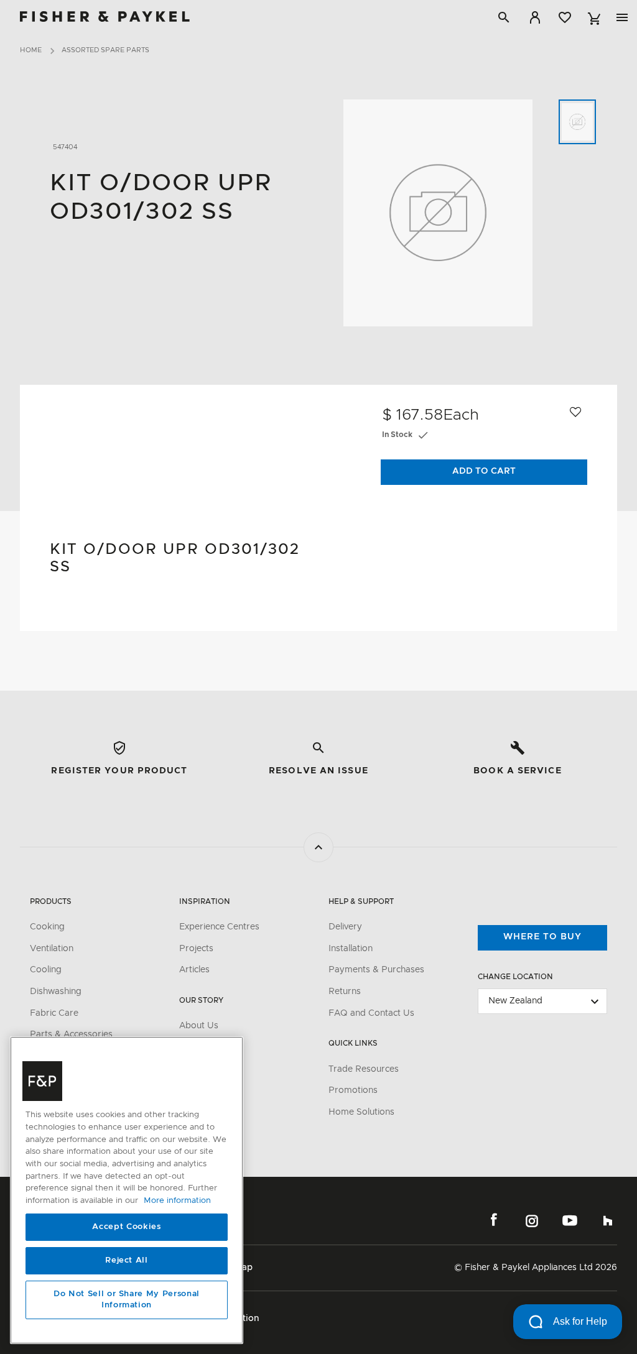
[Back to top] (318, 847)
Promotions (353, 1090)
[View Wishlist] (564, 17)
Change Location (515, 976)
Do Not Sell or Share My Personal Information (126, 1299)
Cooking (47, 927)
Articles (194, 969)
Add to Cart (484, 471)
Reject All (126, 1260)
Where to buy (542, 937)
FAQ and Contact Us (371, 1013)
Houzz (607, 1220)
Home (31, 50)
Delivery (345, 927)
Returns (344, 991)
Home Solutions (361, 1112)
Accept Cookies (126, 1227)
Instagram (532, 1220)
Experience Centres (219, 927)
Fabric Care (54, 1013)
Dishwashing (55, 991)
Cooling (46, 969)
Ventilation (51, 948)
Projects (196, 948)
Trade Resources (363, 1069)
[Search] (503, 17)
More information (177, 1201)
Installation (350, 948)
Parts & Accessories (71, 1034)
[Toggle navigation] (622, 17)
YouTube (569, 1220)
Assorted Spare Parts (105, 50)
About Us (198, 1025)
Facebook (494, 1220)
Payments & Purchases (376, 969)
